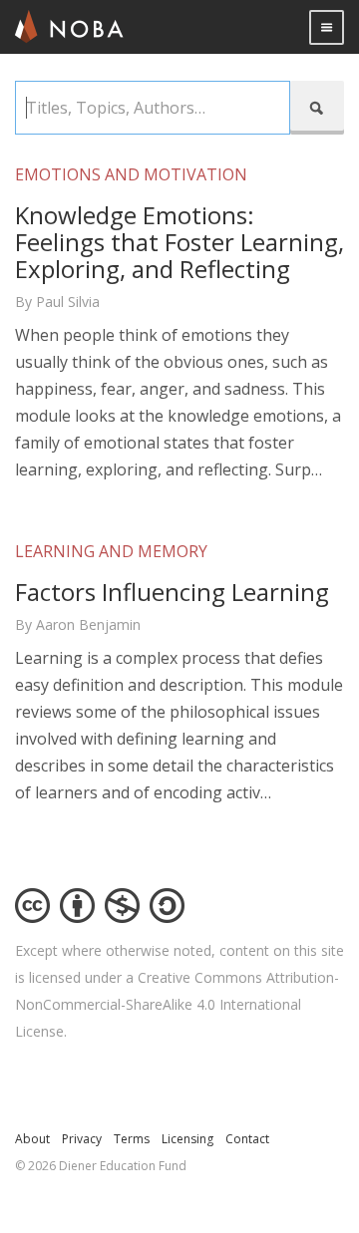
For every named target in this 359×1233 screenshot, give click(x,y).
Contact (247, 1138)
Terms (132, 1138)
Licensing (187, 1138)
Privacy (82, 1138)
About (32, 1138)
